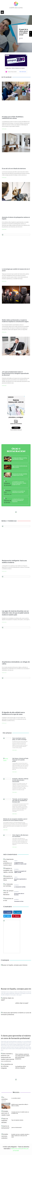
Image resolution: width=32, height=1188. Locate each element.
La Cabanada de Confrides (20, 886)
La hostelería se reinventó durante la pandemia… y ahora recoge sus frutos (19, 483)
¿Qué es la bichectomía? (16, 1127)
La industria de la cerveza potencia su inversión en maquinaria (18, 500)
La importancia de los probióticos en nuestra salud (20, 863)
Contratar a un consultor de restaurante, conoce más (18, 492)
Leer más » (4, 129)
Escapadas (16, 869)
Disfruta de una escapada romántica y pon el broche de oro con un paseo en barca (15, 819)
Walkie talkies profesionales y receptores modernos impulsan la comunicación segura (15, 320)
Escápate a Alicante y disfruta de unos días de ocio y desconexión (20, 780)
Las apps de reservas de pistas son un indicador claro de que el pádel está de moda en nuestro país (15, 613)
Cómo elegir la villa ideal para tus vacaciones (20, 835)
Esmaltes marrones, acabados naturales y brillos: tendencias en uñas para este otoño (20, 1136)
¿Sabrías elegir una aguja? (21, 1003)
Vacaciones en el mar (18, 901)
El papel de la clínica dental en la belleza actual (23, 32)
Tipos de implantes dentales (17, 1120)
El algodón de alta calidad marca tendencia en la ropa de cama (13, 713)
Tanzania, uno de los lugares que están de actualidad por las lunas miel (20, 800)
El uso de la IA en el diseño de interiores (14, 168)
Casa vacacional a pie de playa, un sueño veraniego (19, 738)
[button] (2, 12)
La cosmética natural (15, 1098)
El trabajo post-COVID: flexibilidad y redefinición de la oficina (12, 117)
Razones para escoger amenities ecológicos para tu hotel (19, 474)
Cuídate (15, 860)
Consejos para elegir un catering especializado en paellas (19, 458)
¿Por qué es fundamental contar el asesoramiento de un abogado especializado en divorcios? (15, 373)
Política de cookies (16, 1148)
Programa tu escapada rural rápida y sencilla (20, 872)
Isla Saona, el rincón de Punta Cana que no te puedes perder (20, 760)
